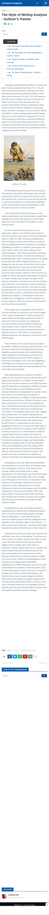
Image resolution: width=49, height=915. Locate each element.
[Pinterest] (25, 656)
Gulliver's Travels (13, 10)
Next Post (42, 663)
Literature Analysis (12, 3)
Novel (34, 650)
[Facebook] (5, 24)
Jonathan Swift (25, 650)
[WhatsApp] (12, 24)
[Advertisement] (24, 621)
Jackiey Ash (13, 895)
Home (4, 10)
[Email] (30, 656)
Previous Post (8, 663)
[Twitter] (8, 24)
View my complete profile (16, 897)
